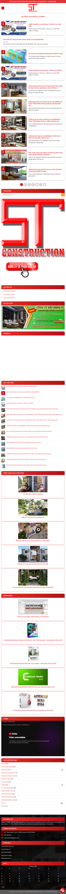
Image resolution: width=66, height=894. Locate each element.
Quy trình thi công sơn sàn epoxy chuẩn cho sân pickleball (22, 392)
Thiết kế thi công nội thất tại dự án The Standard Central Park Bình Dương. (27, 437)
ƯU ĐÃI (3, 806)
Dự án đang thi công (9, 294)
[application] (33, 738)
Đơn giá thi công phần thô (8, 773)
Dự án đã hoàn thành (9, 291)
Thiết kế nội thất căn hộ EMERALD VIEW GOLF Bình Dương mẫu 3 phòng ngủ (28, 425)
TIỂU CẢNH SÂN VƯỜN (8, 800)
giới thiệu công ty (6, 779)
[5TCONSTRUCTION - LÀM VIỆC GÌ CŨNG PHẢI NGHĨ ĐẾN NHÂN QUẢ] (33, 8)
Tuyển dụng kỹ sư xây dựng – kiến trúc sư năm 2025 (21, 386)
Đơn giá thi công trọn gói (8, 776)
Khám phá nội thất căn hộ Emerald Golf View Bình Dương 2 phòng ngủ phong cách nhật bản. (32, 409)
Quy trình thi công (6, 855)
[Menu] (2, 8)
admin (42, 17)
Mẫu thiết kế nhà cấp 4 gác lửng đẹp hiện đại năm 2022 (21, 448)
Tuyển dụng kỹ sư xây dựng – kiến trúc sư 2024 (19, 403)
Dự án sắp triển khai (9, 298)
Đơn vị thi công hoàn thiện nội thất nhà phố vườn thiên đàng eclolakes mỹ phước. (29, 431)
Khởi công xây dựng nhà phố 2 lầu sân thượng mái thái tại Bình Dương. (26, 465)
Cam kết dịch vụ (5, 849)
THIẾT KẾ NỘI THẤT (7, 797)
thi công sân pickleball (7, 788)
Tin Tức (3, 803)
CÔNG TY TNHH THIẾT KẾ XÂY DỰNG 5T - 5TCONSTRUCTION (38, 891)
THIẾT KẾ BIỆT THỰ (7, 791)
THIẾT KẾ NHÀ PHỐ (7, 794)
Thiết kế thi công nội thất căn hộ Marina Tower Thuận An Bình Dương (26, 459)
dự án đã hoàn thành (7, 766)
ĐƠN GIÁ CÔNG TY (6, 770)
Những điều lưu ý (6, 858)
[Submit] (63, 194)
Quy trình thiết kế (6, 852)
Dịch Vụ (3, 763)
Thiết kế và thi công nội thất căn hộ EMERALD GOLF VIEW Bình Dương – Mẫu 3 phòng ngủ (31, 420)
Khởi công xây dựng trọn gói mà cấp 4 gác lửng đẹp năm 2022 (23, 442)
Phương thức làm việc (7, 846)
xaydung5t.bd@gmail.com (11, 838)
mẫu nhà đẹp (5, 782)
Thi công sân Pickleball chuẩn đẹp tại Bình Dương (20, 397)
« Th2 (2, 887)
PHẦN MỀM (4, 785)
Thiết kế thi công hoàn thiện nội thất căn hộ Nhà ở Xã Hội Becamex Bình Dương (28, 454)
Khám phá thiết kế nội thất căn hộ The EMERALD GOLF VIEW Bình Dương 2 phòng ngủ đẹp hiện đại (34, 414)
